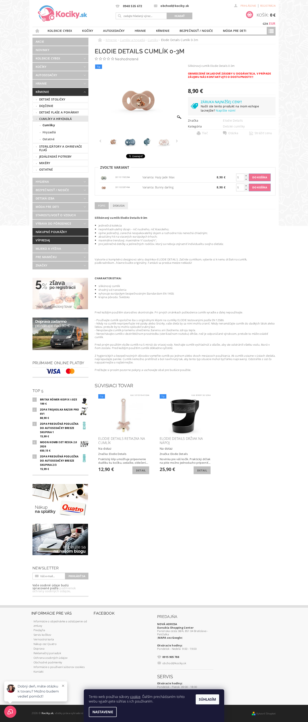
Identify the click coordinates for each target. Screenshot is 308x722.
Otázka (233, 133)
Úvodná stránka (37, 30)
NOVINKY (42, 50)
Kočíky (87, 31)
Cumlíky (49, 125)
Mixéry (44, 163)
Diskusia (119, 205)
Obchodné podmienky (48, 662)
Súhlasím (207, 699)
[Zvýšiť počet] (246, 176)
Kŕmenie (163, 31)
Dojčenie (46, 106)
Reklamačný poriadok (47, 653)
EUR (272, 23)
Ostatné (48, 139)
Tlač (205, 133)
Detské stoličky (52, 99)
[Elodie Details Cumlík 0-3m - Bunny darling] (104, 187)
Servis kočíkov (42, 635)
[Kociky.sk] (62, 14)
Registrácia (268, 6)
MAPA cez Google (170, 638)
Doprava (39, 648)
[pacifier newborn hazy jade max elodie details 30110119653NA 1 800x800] (104, 177)
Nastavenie (102, 712)
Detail (141, 470)
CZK (265, 24)
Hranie (140, 31)
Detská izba (45, 198)
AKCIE (40, 42)
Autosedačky (114, 31)
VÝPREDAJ (43, 240)
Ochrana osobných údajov (50, 658)
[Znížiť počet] (246, 179)
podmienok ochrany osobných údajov (54, 589)
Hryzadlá (49, 132)
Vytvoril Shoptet (266, 713)
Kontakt (38, 671)
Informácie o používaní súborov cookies (59, 667)
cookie (135, 696)
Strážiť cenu (263, 133)
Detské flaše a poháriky (59, 112)
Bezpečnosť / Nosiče (196, 31)
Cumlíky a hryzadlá (55, 119)
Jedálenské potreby (55, 156)
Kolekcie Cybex (60, 31)
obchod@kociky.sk (174, 663)
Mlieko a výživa (48, 249)
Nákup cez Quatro (45, 644)
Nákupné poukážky (51, 232)
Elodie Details (233, 120)
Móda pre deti (234, 31)
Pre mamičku (46, 257)
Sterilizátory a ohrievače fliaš (60, 148)
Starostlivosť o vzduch (56, 215)
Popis (101, 205)
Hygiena (42, 182)
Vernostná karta (44, 639)
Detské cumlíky (234, 126)
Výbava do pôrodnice (53, 223)
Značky (41, 265)
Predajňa (39, 630)
